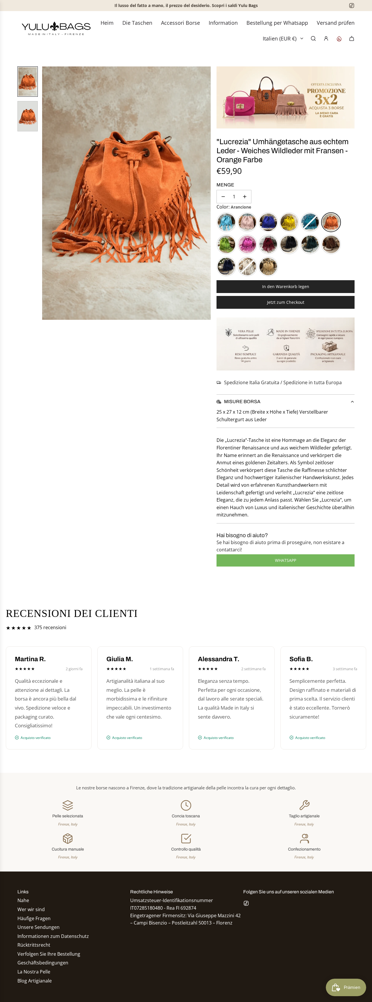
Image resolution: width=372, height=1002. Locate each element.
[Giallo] (289, 222)
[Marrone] (331, 244)
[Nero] (289, 244)
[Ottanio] (310, 222)
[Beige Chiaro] (247, 266)
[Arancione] (331, 222)
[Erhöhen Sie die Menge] (244, 196)
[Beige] (268, 266)
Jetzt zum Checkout (285, 302)
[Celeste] (226, 222)
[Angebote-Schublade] (338, 38)
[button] (46, 193)
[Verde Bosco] (310, 244)
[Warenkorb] (351, 38)
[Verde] (226, 244)
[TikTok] (351, 5)
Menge (225, 184)
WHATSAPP (285, 560)
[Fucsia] (247, 244)
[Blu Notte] (226, 266)
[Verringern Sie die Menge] (223, 196)
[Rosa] (247, 222)
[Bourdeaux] (268, 244)
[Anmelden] (326, 38)
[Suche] (313, 38)
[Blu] (268, 222)
